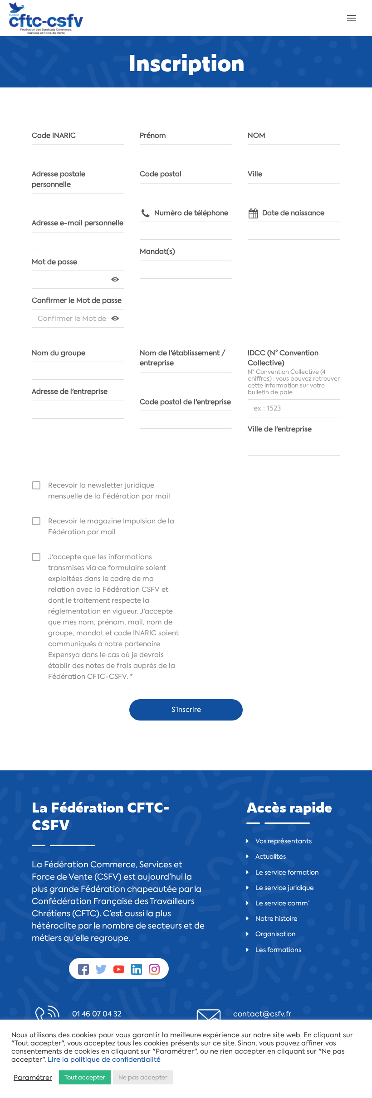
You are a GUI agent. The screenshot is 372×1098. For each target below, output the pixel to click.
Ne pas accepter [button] (142, 1077)
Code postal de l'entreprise (185, 401)
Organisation (275, 934)
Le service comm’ (282, 903)
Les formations (278, 950)
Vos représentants (283, 841)
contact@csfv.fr (262, 1014)
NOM (256, 135)
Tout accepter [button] (84, 1077)
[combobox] (186, 270)
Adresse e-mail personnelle (77, 222)
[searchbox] (148, 269)
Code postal (160, 174)
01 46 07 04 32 (97, 1014)
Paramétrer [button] (33, 1078)
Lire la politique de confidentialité (104, 1059)
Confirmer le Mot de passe (77, 300)
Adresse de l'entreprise (70, 391)
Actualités (270, 856)
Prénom (153, 135)
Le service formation (287, 872)
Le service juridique (284, 888)
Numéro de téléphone (191, 213)
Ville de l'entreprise (280, 429)
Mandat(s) (157, 251)
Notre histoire (276, 918)
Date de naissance (293, 213)
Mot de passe (54, 261)
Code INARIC (54, 135)
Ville (255, 174)
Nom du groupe (58, 353)
